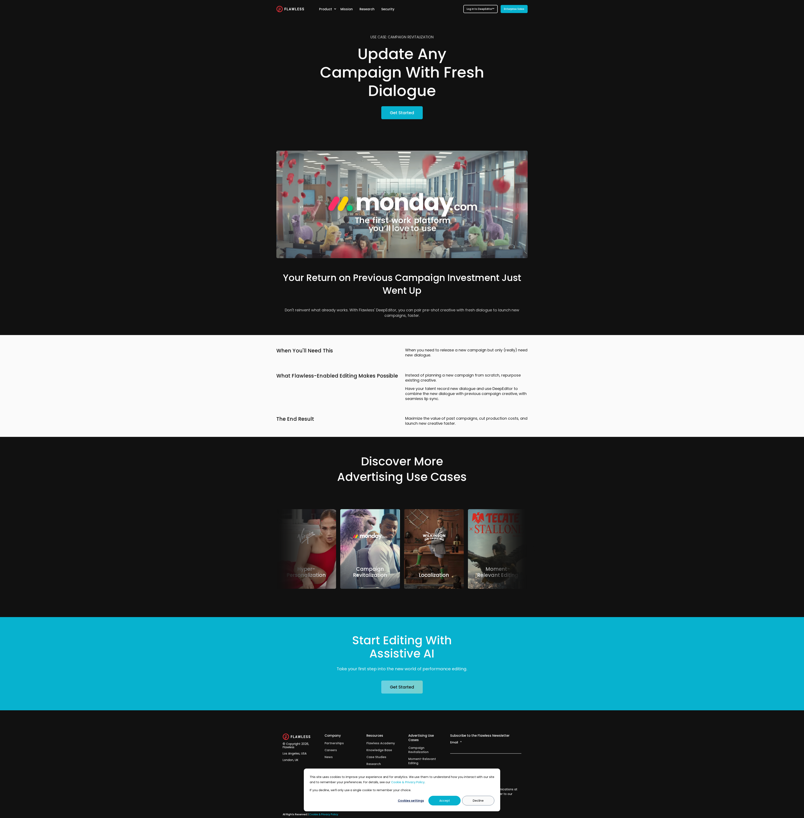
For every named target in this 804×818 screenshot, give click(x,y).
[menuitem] (335, 9)
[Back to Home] (290, 9)
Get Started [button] (402, 113)
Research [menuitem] (373, 764)
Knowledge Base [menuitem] (379, 750)
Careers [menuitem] (331, 750)
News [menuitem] (329, 757)
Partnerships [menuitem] (334, 743)
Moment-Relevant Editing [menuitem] (422, 761)
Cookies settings (411, 801)
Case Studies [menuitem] (376, 757)
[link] (306, 549)
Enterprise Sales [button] (514, 9)
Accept (444, 801)
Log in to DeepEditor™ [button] (480, 9)
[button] (269, 549)
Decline (478, 801)
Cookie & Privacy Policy (408, 782)
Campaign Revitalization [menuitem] (418, 750)
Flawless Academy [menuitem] (380, 743)
